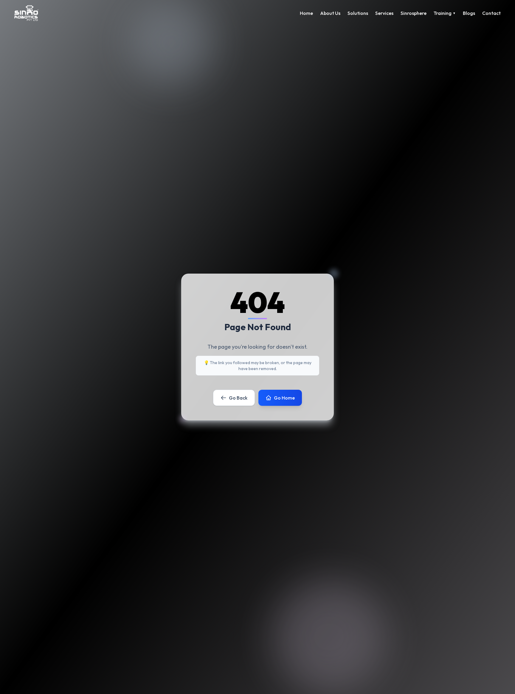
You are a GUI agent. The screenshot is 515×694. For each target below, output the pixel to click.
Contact (491, 13)
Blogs (469, 13)
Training (445, 13)
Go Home (284, 398)
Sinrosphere (413, 13)
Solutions (358, 13)
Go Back (238, 398)
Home (306, 13)
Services (384, 13)
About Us (330, 13)
